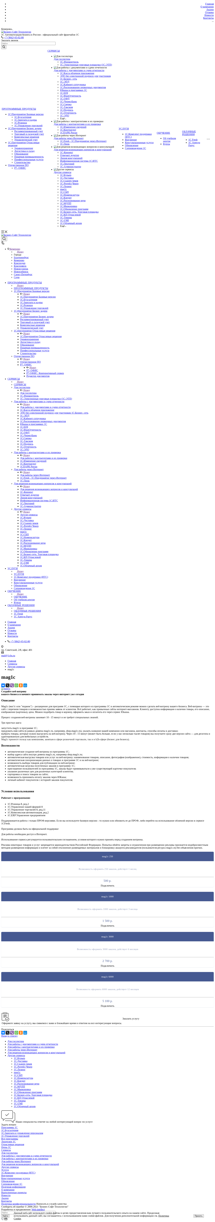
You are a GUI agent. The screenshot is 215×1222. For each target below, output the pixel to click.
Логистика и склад (24, 151)
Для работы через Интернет (69, 138)
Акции (5, 1198)
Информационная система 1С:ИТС (79, 161)
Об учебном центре (169, 139)
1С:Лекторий (67, 163)
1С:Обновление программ (74, 209)
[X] (7, 685)
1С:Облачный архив (71, 223)
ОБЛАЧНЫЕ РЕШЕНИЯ (189, 133)
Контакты (6, 1201)
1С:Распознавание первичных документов (83, 87)
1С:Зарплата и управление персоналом (22, 1133)
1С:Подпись (66, 110)
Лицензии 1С (8, 1141)
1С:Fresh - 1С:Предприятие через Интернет (83, 141)
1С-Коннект (66, 152)
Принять (199, 1216)
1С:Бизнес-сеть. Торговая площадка (79, 212)
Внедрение (131, 139)
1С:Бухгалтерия (22, 117)
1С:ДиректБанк (68, 101)
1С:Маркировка (68, 206)
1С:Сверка (65, 104)
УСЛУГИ (124, 128)
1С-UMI (64, 220)
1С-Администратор (70, 166)
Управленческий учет (26, 139)
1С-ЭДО (64, 115)
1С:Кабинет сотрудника (73, 84)
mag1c (63, 189)
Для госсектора (62, 59)
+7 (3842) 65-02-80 (14, 37)
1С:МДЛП (65, 203)
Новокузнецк (21, 268)
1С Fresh (193, 139)
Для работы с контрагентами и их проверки (77, 124)
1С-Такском (66, 107)
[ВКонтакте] (3, 685)
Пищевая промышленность (29, 156)
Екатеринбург (21, 257)
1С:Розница (20, 122)
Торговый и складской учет (29, 134)
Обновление (131, 145)
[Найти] (3, 47)
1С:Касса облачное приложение (77, 73)
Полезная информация (13, 1187)
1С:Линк (65, 144)
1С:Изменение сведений (73, 127)
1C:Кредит (66, 197)
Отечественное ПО (18, 165)
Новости (6, 1195)
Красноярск (20, 266)
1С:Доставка (67, 178)
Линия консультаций (71, 158)
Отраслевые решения (12, 1144)
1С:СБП (64, 192)
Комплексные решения (26, 137)
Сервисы (6, 1150)
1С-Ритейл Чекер (69, 183)
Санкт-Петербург (23, 274)
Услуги (5, 1170)
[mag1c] (5, 688)
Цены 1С (6, 1147)
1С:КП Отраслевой (70, 214)
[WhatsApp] (16, 685)
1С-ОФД (64, 98)
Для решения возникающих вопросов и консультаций (83, 149)
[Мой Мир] (25, 685)
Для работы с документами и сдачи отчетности (79, 70)
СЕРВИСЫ (54, 51)
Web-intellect (38, 1209)
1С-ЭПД (64, 81)
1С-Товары (66, 217)
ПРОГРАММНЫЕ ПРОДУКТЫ (19, 109)
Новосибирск (21, 271)
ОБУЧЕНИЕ (163, 133)
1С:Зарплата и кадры (25, 120)
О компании (7, 1189)
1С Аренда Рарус (194, 144)
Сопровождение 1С (135, 148)
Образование (21, 154)
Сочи (17, 277)
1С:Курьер (65, 175)
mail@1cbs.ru (8, 655)
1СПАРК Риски (68, 132)
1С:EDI (64, 93)
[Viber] (12, 685)
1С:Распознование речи (73, 200)
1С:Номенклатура (69, 195)
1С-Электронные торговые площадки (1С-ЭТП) (86, 64)
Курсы (166, 144)
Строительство (22, 162)
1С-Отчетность (68, 112)
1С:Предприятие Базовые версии (26, 114)
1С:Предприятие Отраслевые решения (41, 336)
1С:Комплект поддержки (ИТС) (18, 1172)
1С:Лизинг (66, 186)
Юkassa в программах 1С (73, 90)
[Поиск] (4, 238)
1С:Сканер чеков (69, 180)
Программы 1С (9, 1127)
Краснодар (19, 263)
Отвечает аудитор (69, 155)
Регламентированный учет (28, 131)
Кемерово (19, 260)
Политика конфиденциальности (18, 1204)
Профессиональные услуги (28, 159)
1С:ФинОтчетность (70, 95)
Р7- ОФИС (20, 168)
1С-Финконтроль (69, 62)
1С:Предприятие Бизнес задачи (25, 128)
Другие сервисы (62, 172)
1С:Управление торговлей (28, 125)
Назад (20, 251)
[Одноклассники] (21, 685)
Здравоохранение (23, 148)
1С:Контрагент (68, 129)
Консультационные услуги (139, 142)
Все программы (9, 1138)
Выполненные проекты (14, 1192)
